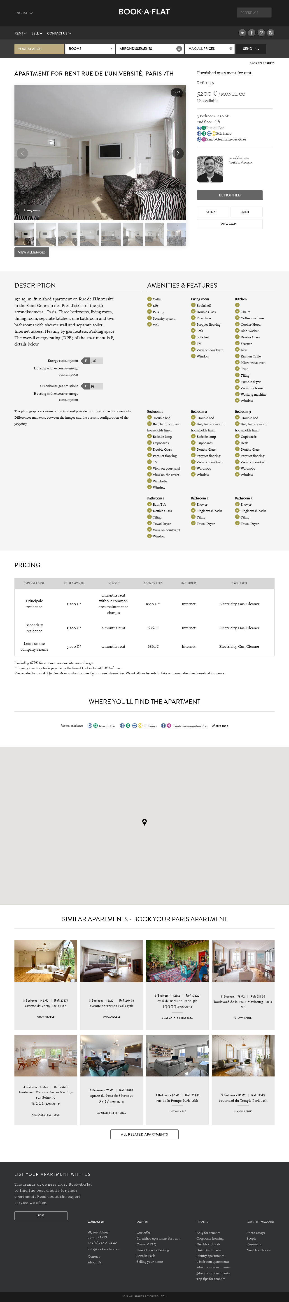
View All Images (32, 252)
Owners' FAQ (146, 1244)
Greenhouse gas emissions (59, 385)
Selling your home (150, 1261)
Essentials (254, 1244)
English (21, 13)
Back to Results (262, 63)
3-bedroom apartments (213, 1273)
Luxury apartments (210, 1255)
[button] (178, 153)
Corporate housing (210, 1238)
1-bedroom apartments (212, 1261)
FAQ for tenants (208, 1232)
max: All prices (202, 48)
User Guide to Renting (153, 1250)
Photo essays (256, 1232)
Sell (35, 33)
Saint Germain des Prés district (55, 305)
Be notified (230, 195)
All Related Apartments (144, 1134)
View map (228, 224)
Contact (94, 1256)
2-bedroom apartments (213, 1267)
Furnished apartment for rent (158, 1238)
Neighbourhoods (208, 1244)
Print (245, 212)
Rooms (75, 48)
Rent (19, 33)
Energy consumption (63, 360)
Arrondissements (136, 48)
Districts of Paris (208, 1250)
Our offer (143, 1232)
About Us (94, 1262)
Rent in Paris (146, 1255)
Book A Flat (144, 15)
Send (248, 48)
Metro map (220, 725)
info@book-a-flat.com (104, 1249)
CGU (164, 1296)
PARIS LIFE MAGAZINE (261, 1222)
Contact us (57, 33)
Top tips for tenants (210, 1278)
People (251, 1238)
